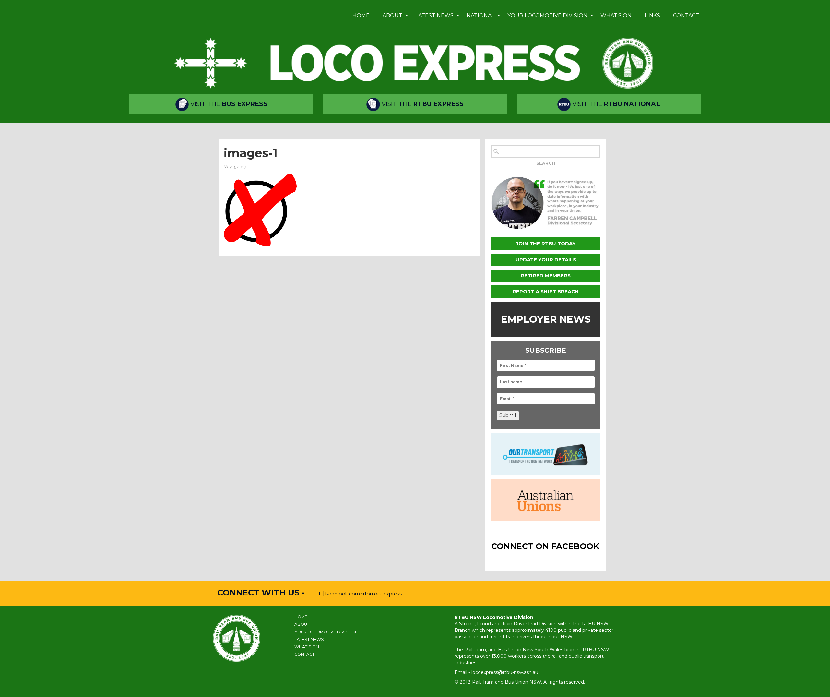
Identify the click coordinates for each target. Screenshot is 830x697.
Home (361, 15)
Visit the (228, 104)
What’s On (616, 15)
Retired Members (546, 275)
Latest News (434, 15)
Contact (686, 15)
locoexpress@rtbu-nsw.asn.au (504, 672)
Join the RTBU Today (545, 243)
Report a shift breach (546, 291)
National (480, 15)
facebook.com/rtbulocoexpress (363, 594)
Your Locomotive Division (547, 15)
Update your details (546, 260)
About (392, 15)
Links (652, 15)
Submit (507, 415)
